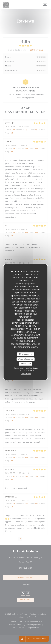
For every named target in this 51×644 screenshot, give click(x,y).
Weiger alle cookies (25, 359)
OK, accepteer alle (25, 354)
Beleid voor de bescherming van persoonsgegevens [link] (26, 369)
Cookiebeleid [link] (26, 373)
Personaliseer (25, 364)
